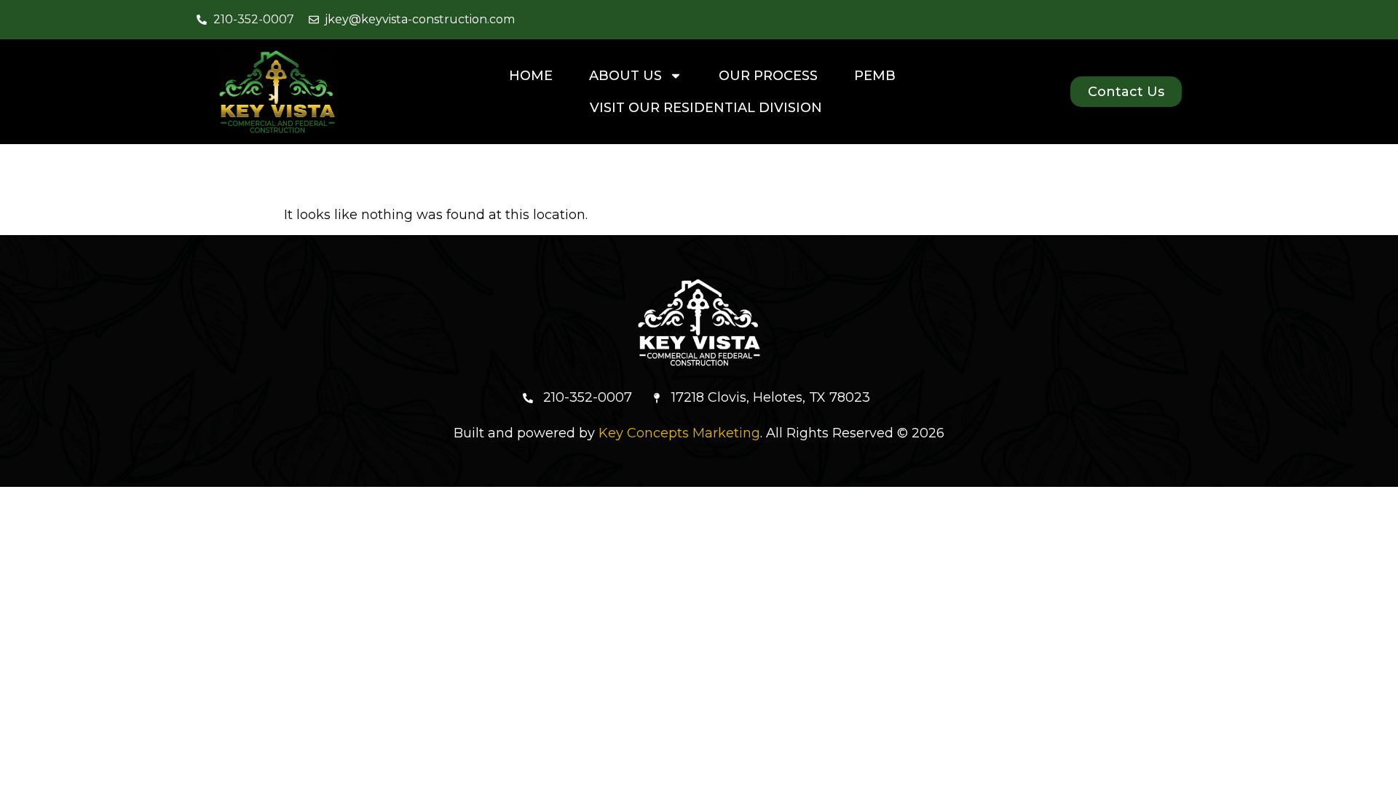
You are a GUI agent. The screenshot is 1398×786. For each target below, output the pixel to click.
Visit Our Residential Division (706, 108)
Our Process (768, 76)
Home (531, 76)
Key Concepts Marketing (679, 433)
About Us (625, 76)
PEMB (875, 76)
